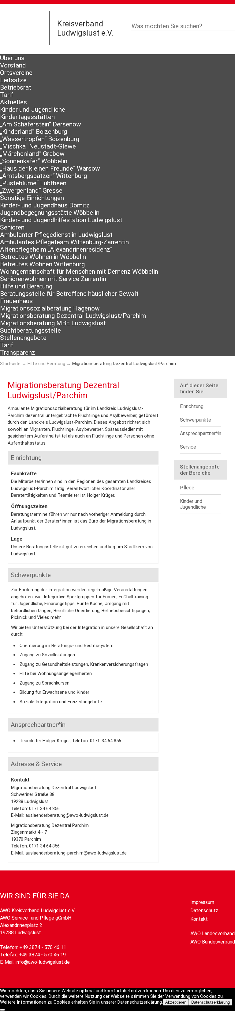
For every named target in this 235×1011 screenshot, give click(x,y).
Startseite (10, 363)
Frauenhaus (16, 301)
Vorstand (13, 65)
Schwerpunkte (195, 420)
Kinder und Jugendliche (32, 109)
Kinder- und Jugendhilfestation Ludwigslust (61, 220)
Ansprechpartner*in (200, 433)
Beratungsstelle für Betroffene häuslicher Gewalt (69, 293)
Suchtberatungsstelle (30, 330)
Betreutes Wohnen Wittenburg (42, 264)
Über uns (12, 58)
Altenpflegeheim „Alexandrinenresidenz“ (56, 249)
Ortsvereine (16, 72)
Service (188, 447)
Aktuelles (13, 102)
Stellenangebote (23, 338)
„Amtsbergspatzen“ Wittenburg (43, 175)
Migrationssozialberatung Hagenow (50, 308)
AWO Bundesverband (212, 942)
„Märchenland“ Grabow (32, 153)
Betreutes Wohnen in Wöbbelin (43, 256)
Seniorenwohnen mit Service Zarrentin (53, 279)
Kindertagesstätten (27, 117)
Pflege (187, 488)
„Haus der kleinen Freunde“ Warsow (50, 168)
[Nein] (2, 1010)
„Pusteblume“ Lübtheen (33, 183)
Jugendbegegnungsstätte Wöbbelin (49, 212)
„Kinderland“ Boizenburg (33, 131)
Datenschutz (204, 910)
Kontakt (199, 919)
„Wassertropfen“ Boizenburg (39, 139)
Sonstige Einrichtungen (32, 198)
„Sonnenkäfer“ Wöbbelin (33, 161)
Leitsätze (13, 80)
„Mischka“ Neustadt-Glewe (38, 146)
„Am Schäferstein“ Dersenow (40, 124)
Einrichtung (191, 406)
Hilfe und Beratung (26, 286)
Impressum (202, 902)
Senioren (12, 227)
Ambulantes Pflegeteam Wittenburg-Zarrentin (64, 242)
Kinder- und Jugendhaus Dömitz (45, 205)
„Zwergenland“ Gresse (31, 190)
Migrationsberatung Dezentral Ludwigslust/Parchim (73, 315)
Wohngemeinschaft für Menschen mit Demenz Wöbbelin (79, 271)
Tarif (6, 94)
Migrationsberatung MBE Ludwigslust (53, 323)
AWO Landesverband (212, 933)
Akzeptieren (175, 1002)
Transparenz (17, 352)
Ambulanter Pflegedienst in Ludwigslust (56, 234)
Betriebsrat (15, 87)
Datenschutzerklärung (210, 1002)
